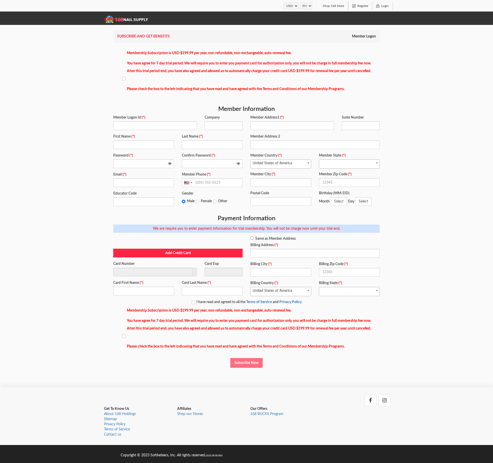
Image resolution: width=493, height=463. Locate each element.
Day (351, 201)
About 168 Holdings (120, 414)
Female (206, 201)
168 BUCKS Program (266, 414)
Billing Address (264, 245)
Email (119, 174)
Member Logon (364, 36)
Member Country (266, 155)
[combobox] (188, 183)
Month (324, 201)
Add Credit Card (178, 253)
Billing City (261, 264)
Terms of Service (259, 302)
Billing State (330, 283)
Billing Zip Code (333, 264)
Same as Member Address (275, 238)
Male (191, 201)
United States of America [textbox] (272, 163)
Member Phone (196, 174)
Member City (262, 174)
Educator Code (125, 193)
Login (385, 5)
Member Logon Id (129, 117)
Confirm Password (198, 155)
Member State (332, 155)
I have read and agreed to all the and (249, 302)
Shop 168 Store (333, 5)
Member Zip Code (335, 174)
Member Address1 (267, 117)
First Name (124, 136)
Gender (187, 193)
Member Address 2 (265, 136)
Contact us (112, 434)
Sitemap (110, 419)
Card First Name (128, 283)
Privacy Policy (290, 302)
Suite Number (353, 117)
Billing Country (264, 283)
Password (123, 155)
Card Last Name (196, 283)
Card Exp (212, 264)
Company (212, 117)
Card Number (124, 264)
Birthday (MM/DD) (334, 193)
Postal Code (259, 193)
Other (222, 201)
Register (362, 5)
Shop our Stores (190, 414)
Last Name (192, 136)
